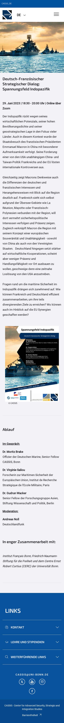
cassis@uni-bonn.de (32, 674)
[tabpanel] (32, 47)
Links (13, 610)
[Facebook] (32, 691)
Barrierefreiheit (30, 715)
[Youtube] (32, 682)
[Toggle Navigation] (56, 14)
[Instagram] (42, 682)
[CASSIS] (7, 14)
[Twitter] (22, 682)
